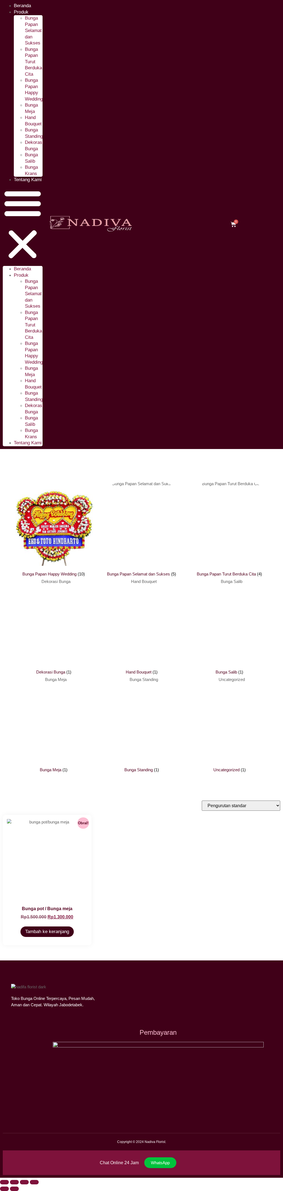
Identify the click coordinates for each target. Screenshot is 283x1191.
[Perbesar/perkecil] (4, 1182)
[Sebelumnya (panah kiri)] (4, 1189)
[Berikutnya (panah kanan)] (14, 1189)
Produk (21, 12)
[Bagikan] (24, 1182)
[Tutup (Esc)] (34, 1182)
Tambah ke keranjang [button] (47, 931)
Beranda (22, 268)
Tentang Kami (28, 179)
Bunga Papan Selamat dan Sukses (33, 30)
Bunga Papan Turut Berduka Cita (33, 62)
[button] (23, 224)
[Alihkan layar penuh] (14, 1182)
